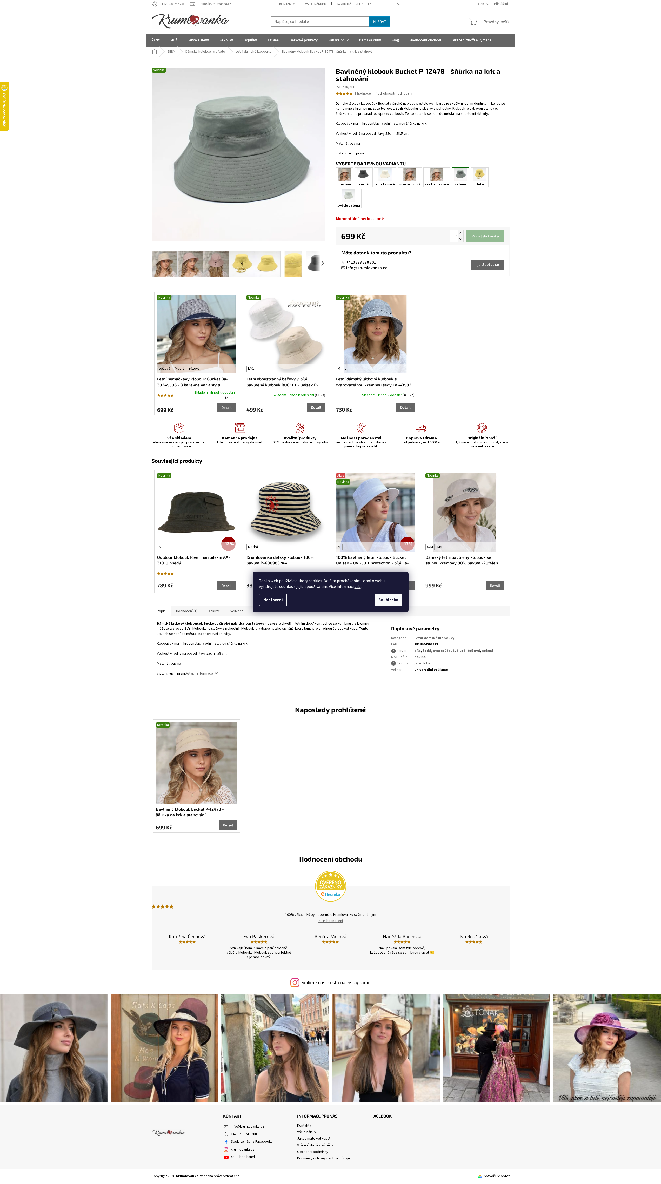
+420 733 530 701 (361, 262)
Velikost (236, 611)
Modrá (180, 368)
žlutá (461, 651)
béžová (164, 368)
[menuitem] (155, 40)
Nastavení (273, 600)
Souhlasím (388, 600)
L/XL (251, 368)
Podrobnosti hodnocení (394, 93)
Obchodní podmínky (312, 1151)
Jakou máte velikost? (354, 4)
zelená (487, 651)
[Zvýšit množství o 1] (460, 233)
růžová (194, 368)
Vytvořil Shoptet (497, 1176)
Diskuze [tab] (214, 611)
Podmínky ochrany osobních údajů (323, 1158)
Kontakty (287, 4)
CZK (481, 4)
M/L (440, 546)
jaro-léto (422, 663)
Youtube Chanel (243, 1157)
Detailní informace (199, 673)
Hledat (379, 21)
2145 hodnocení (330, 921)
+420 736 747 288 (244, 1134)
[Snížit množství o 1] (460, 239)
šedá (427, 651)
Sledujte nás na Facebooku (252, 1141)
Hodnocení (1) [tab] (186, 611)
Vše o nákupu (315, 4)
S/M (430, 546)
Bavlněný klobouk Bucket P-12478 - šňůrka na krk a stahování (190, 811)
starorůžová (444, 651)
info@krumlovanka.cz (366, 268)
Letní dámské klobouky (434, 638)
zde (358, 586)
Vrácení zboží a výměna (315, 1145)
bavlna (420, 657)
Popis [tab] (161, 611)
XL (339, 546)
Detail (226, 407)
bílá (417, 651)
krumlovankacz (242, 1149)
